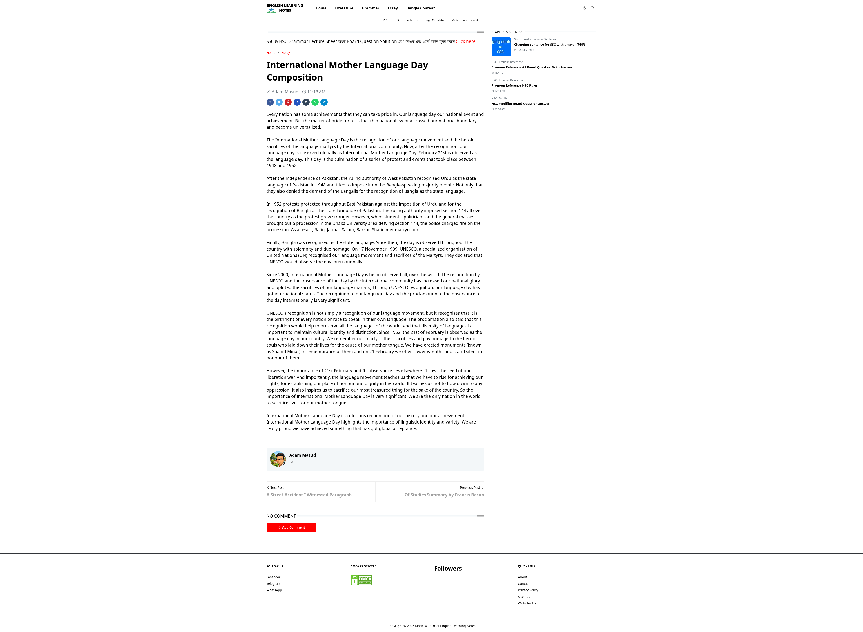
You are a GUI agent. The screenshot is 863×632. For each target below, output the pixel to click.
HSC (397, 20)
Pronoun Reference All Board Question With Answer (532, 67)
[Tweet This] (279, 102)
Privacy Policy (528, 590)
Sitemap (524, 596)
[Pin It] (288, 102)
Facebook (273, 577)
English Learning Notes (458, 626)
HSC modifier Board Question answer (520, 103)
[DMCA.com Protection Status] (361, 580)
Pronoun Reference (511, 62)
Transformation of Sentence (538, 39)
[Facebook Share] (270, 102)
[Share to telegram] (324, 102)
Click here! (466, 41)
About (522, 577)
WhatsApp (274, 590)
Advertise (413, 20)
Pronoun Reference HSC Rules (515, 85)
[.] (575, 8)
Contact (523, 583)
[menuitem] (321, 8)
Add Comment (293, 527)
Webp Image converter (466, 20)
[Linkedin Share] (297, 102)
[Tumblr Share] (306, 102)
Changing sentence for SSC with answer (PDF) (549, 44)
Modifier (504, 98)
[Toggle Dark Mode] (584, 8)
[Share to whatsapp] (315, 102)
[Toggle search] (592, 8)
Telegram (274, 583)
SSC (385, 20)
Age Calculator (435, 20)
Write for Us (527, 603)
